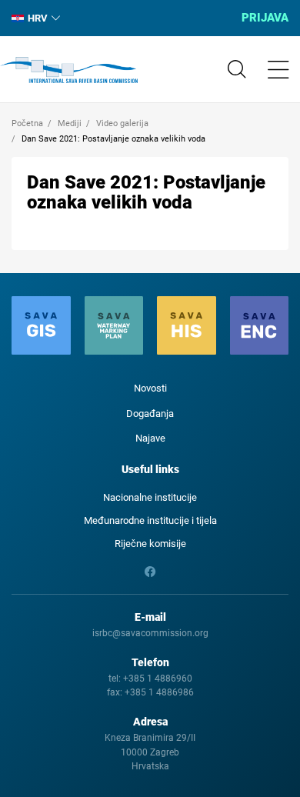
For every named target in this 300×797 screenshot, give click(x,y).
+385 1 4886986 (159, 692)
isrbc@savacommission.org (150, 633)
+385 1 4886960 (157, 678)
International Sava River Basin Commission (69, 70)
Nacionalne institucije (150, 497)
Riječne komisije (150, 543)
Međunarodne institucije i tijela (150, 520)
